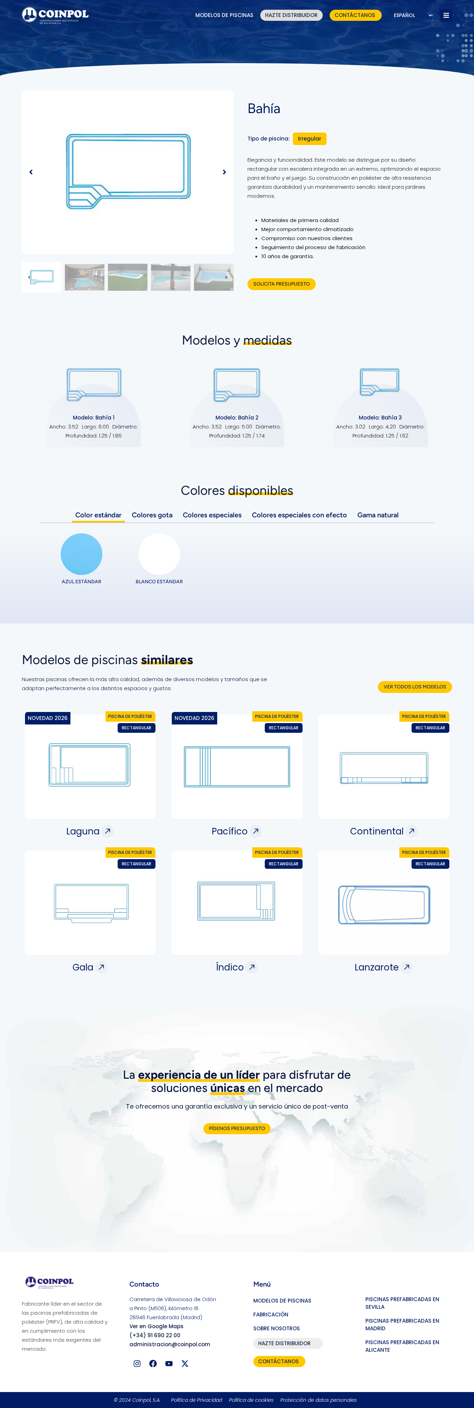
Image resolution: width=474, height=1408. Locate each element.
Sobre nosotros (276, 1328)
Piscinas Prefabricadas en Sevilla (402, 1303)
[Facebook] (153, 1363)
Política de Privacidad (196, 1400)
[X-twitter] (185, 1363)
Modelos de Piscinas (224, 15)
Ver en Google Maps (156, 1326)
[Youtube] (169, 1363)
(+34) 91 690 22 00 (154, 1335)
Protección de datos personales (318, 1400)
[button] (446, 15)
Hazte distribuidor (291, 15)
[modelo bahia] (128, 172)
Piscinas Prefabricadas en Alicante (402, 1346)
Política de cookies (251, 1400)
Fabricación (270, 1314)
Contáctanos (355, 15)
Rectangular (136, 728)
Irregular (309, 138)
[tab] (98, 515)
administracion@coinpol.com (169, 1344)
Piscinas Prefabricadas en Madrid (402, 1324)
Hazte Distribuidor (284, 1343)
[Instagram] (137, 1363)
